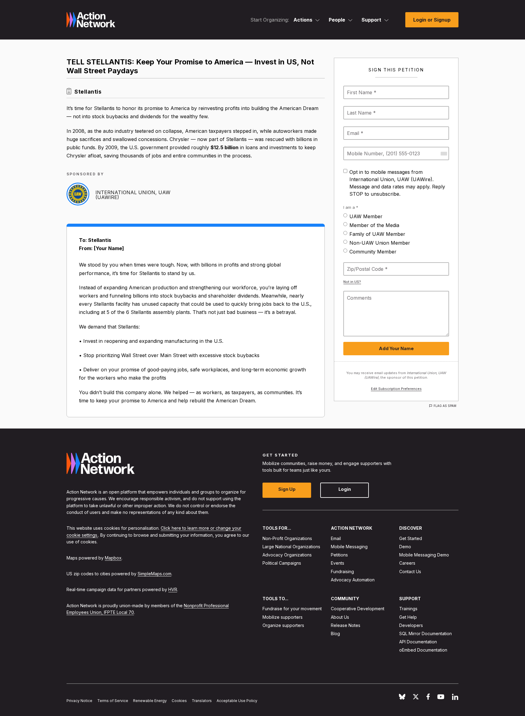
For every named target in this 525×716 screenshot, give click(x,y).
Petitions (339, 554)
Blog (335, 633)
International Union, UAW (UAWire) (132, 194)
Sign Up (287, 489)
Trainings (408, 608)
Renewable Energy (150, 700)
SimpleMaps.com (154, 573)
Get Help (408, 616)
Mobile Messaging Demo (424, 554)
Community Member (372, 252)
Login (344, 489)
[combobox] (443, 153)
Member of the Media (374, 225)
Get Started (410, 538)
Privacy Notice (79, 700)
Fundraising (342, 571)
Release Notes (345, 625)
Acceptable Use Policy (237, 700)
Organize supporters (283, 625)
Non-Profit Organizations (287, 538)
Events (337, 563)
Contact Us (410, 571)
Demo (405, 546)
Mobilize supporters (282, 616)
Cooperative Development (357, 608)
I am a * (350, 207)
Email (336, 538)
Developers (411, 625)
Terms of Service (112, 700)
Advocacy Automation (353, 579)
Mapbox (113, 557)
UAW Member (366, 216)
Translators (202, 700)
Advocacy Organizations (287, 554)
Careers (407, 563)
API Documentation (418, 641)
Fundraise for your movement (292, 608)
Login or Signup (432, 20)
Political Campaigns (281, 563)
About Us (340, 616)
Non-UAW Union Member (379, 243)
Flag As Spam (445, 406)
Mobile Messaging (349, 546)
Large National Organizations (291, 546)
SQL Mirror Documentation (425, 633)
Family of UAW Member (377, 234)
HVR (172, 589)
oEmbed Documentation (423, 649)
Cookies (179, 700)
